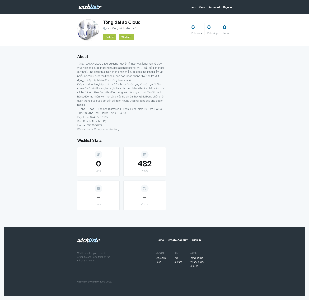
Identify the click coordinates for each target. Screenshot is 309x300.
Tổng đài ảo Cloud (122, 22)
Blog (158, 261)
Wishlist (126, 37)
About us (161, 257)
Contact (177, 261)
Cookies (193, 266)
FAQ (175, 257)
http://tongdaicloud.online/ (122, 28)
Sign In (227, 7)
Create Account (209, 7)
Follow (110, 37)
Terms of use (196, 257)
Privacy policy (196, 261)
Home (192, 7)
